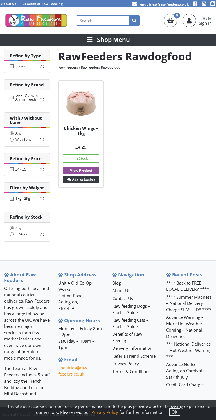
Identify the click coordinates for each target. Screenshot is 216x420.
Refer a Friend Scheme (134, 356)
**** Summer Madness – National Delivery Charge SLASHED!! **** (189, 303)
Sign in (205, 23)
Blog (116, 283)
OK (174, 412)
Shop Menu (113, 40)
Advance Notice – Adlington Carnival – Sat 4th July (185, 371)
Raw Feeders (68, 67)
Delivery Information (132, 348)
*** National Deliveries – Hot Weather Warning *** (189, 350)
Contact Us (122, 298)
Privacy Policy (125, 363)
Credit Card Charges (185, 384)
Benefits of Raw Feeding (42, 3)
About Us (8, 3)
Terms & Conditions (131, 371)
